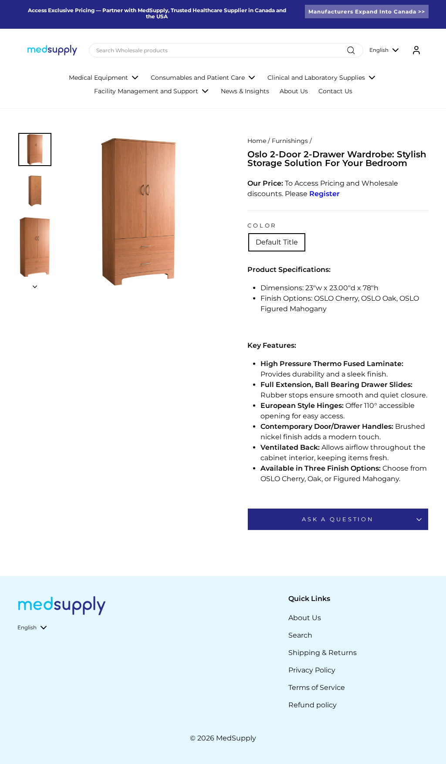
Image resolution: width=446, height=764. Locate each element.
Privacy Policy (311, 670)
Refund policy (312, 705)
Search (300, 635)
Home (256, 140)
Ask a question (338, 519)
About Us (294, 91)
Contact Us (335, 91)
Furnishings (290, 140)
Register (324, 194)
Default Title (277, 242)
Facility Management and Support (146, 91)
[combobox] (226, 50)
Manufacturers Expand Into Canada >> (366, 11)
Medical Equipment (98, 77)
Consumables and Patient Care (198, 77)
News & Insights (245, 91)
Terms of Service (316, 687)
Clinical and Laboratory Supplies (316, 77)
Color (262, 225)
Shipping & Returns (322, 653)
